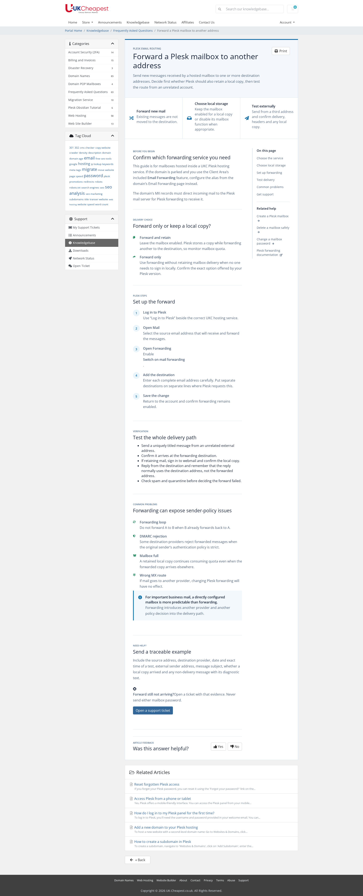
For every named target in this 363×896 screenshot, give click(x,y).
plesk (107, 176)
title (86, 199)
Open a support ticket (153, 710)
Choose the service (270, 158)
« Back (139, 860)
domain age (76, 158)
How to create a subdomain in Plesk (193, 843)
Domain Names (124, 880)
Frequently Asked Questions (133, 31)
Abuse (231, 880)
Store (86, 22)
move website (106, 170)
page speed (76, 176)
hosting (84, 163)
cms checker (87, 147)
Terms (220, 880)
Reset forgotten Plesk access (194, 786)
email (89, 158)
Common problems (270, 187)
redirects (89, 181)
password (93, 175)
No (236, 746)
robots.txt (74, 187)
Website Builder (166, 880)
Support (243, 880)
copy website (102, 147)
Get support (265, 194)
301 (71, 147)
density (83, 152)
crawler (73, 152)
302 (77, 147)
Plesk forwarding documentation (268, 253)
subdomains (76, 199)
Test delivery (266, 180)
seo (102, 187)
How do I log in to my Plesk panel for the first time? (196, 815)
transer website (99, 199)
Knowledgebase (138, 22)
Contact (195, 880)
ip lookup (96, 164)
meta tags (75, 170)
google (73, 164)
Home (72, 22)
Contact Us (206, 22)
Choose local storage (271, 165)
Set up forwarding (269, 173)
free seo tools (104, 158)
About (183, 880)
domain (106, 152)
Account (286, 22)
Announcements (110, 22)
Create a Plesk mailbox (272, 216)
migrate (89, 169)
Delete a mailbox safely (273, 228)
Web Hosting (145, 880)
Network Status (165, 22)
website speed (86, 204)
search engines (90, 187)
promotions (76, 181)
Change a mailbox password (269, 241)
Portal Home (73, 31)
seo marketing (94, 194)
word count (101, 204)
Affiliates (188, 22)
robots (99, 181)
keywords (107, 164)
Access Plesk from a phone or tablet (192, 800)
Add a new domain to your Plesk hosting (190, 829)
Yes (220, 746)
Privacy (208, 880)
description (94, 152)
